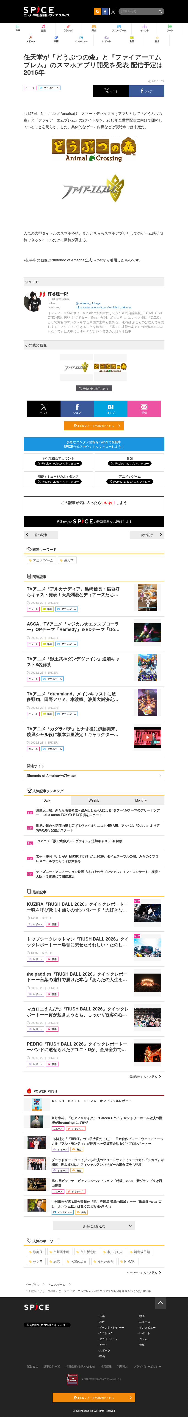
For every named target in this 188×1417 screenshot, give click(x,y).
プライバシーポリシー (147, 1366)
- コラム (142, 1339)
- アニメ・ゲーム (108, 1339)
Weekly (94, 800)
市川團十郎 (61, 1251)
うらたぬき (105, 1261)
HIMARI (129, 1261)
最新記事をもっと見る (143, 1076)
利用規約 (122, 1366)
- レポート (144, 1333)
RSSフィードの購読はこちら (95, 426)
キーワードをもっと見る (142, 1272)
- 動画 (141, 1316)
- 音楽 (101, 1316)
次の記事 (147, 534)
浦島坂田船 (142, 1251)
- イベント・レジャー (111, 1327)
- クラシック (105, 1333)
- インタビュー (147, 1327)
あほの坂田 (79, 1261)
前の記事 (40, 534)
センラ (38, 1261)
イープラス (32, 1284)
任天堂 (69, 560)
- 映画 (101, 1356)
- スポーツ (104, 1350)
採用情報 (106, 1366)
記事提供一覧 (52, 1366)
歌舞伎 (38, 1251)
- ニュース (144, 1321)
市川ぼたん (115, 1251)
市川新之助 (88, 1251)
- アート (103, 1344)
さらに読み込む (94, 1226)
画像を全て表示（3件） (96, 388)
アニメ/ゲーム (43, 560)
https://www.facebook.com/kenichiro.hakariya (104, 307)
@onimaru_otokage (88, 303)
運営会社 (32, 1366)
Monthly (141, 800)
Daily (47, 800)
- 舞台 (101, 1321)
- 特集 (141, 1344)
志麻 (56, 1261)
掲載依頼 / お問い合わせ (80, 1366)
